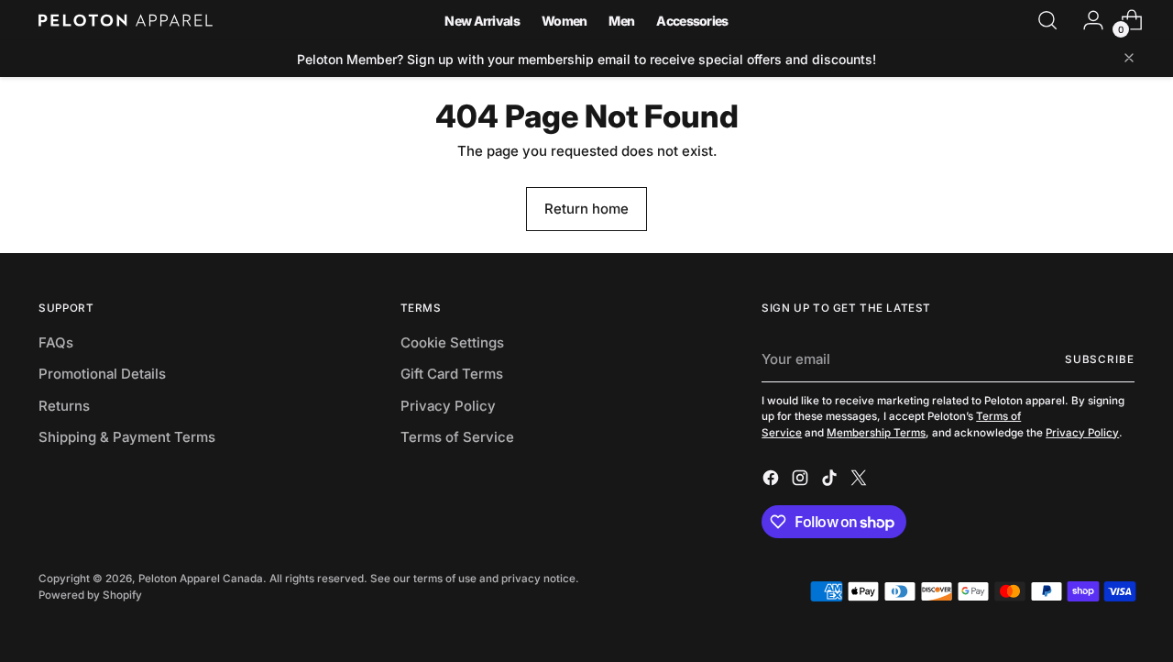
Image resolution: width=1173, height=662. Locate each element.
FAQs (55, 342)
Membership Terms (876, 432)
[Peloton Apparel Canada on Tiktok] (831, 481)
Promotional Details (102, 373)
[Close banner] (1129, 59)
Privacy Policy (448, 405)
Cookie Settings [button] (452, 342)
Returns (64, 405)
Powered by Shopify (90, 595)
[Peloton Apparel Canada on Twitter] (861, 481)
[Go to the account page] (1086, 20)
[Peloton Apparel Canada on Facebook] (773, 481)
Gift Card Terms (451, 373)
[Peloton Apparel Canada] (125, 20)
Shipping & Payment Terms (126, 437)
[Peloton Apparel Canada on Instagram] (802, 481)
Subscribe (1100, 359)
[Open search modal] (1047, 20)
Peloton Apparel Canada (200, 578)
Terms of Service (457, 437)
